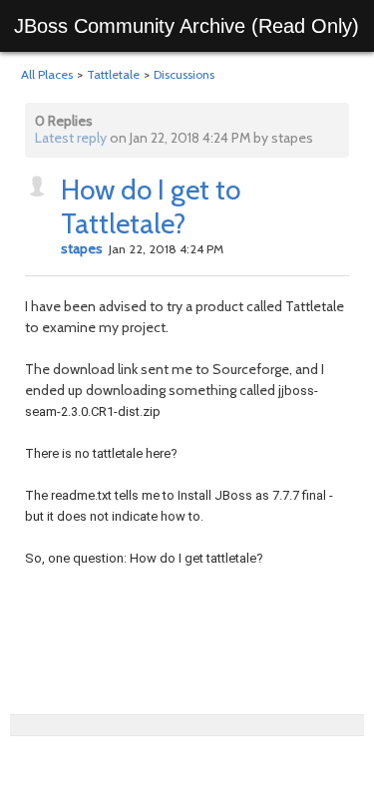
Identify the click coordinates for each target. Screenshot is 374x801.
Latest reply (71, 138)
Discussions (184, 74)
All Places (47, 74)
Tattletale (113, 74)
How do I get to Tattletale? (150, 206)
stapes (82, 248)
